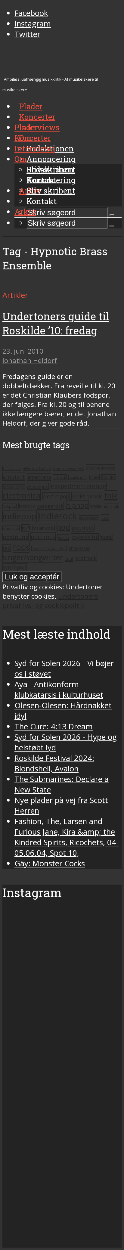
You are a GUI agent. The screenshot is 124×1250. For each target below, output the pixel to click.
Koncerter (32, 138)
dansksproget (14, 487)
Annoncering (51, 159)
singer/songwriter (33, 557)
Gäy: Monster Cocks (49, 863)
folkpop (9, 506)
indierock (58, 516)
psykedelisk (84, 537)
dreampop (37, 486)
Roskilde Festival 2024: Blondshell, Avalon (54, 763)
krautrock (11, 528)
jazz (105, 517)
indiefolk (111, 506)
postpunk (15, 537)
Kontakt (41, 201)
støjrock (86, 558)
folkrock (27, 506)
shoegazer (79, 548)
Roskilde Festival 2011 (49, 548)
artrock (59, 477)
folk (110, 496)
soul (69, 558)
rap (7, 548)
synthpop (14, 567)
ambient (14, 476)
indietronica (89, 518)
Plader (26, 127)
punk (107, 537)
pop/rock (83, 527)
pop (63, 527)
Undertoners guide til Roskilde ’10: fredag (55, 323)
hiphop (77, 505)
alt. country (12, 468)
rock (21, 546)
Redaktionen (50, 169)
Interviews (39, 127)
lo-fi (26, 528)
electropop (56, 496)
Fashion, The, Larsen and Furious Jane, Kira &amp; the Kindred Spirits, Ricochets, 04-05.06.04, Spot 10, (66, 837)
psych (63, 537)
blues (94, 477)
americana (39, 477)
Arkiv (25, 211)
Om (20, 159)
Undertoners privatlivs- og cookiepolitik (50, 600)
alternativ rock (100, 468)
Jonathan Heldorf (29, 360)
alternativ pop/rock (68, 468)
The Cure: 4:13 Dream (53, 726)
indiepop (19, 516)
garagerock (50, 505)
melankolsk (43, 528)
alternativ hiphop (37, 468)
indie (96, 506)
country (109, 477)
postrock (43, 537)
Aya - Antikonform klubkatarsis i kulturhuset (58, 689)
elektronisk (87, 496)
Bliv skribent (50, 190)
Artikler (15, 295)
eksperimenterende (78, 486)
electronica (21, 495)
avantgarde (78, 477)
